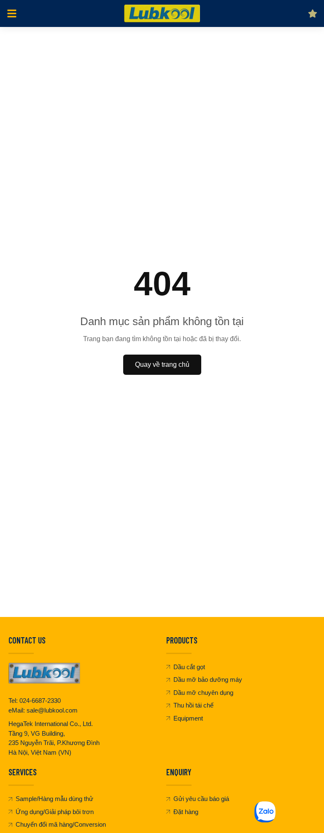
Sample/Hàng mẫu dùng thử (54, 798)
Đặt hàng (185, 811)
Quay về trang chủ (162, 364)
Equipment (188, 718)
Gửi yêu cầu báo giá (201, 798)
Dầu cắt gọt (189, 666)
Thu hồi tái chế (193, 705)
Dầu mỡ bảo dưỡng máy (207, 679)
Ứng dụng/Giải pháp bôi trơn (55, 811)
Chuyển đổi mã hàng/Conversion (61, 824)
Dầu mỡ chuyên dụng (203, 692)
